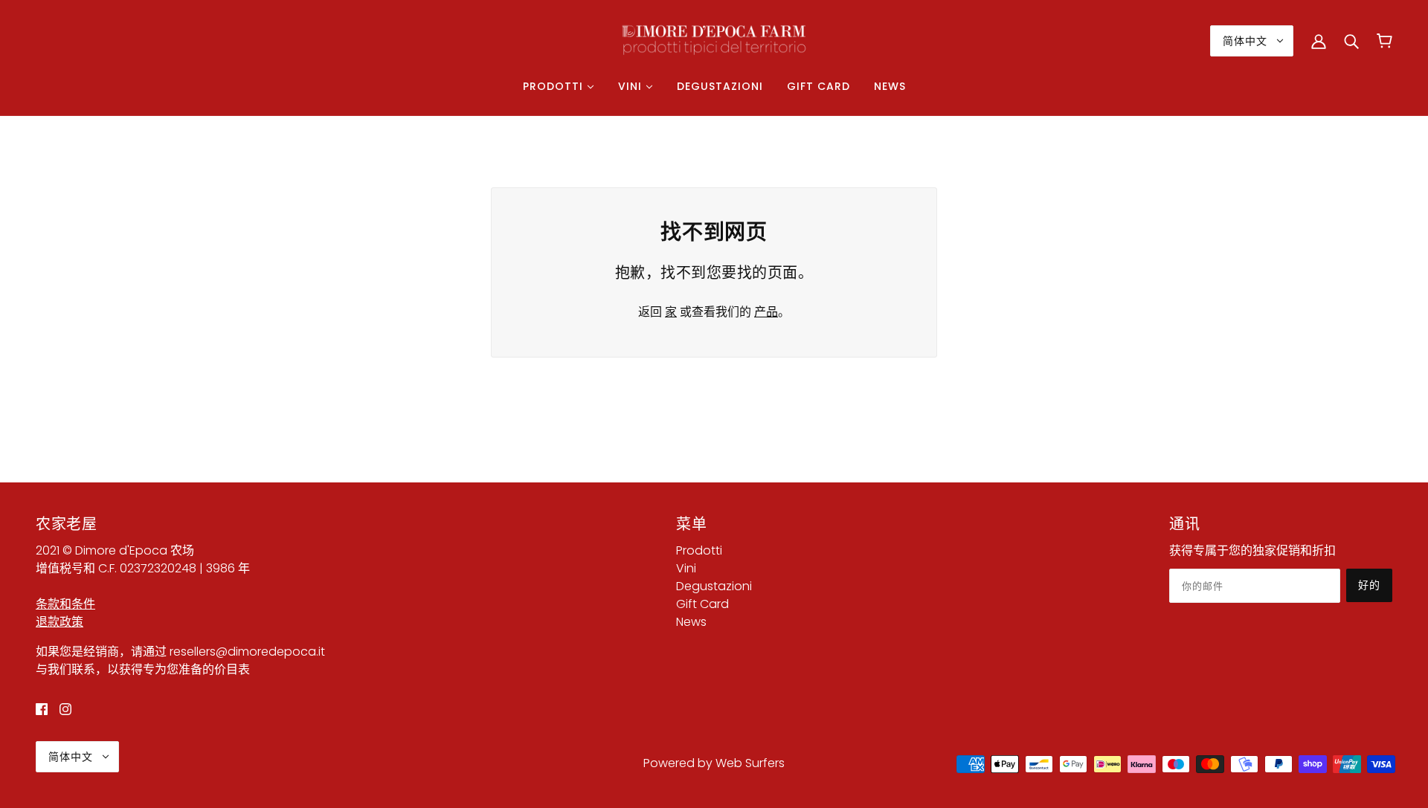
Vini (686, 568)
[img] (42, 708)
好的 (1369, 585)
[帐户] (1318, 40)
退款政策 (59, 621)
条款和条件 (65, 604)
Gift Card (702, 604)
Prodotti (699, 550)
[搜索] (1351, 40)
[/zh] (714, 39)
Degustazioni (714, 586)
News (691, 621)
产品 (766, 311)
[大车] (1384, 41)
